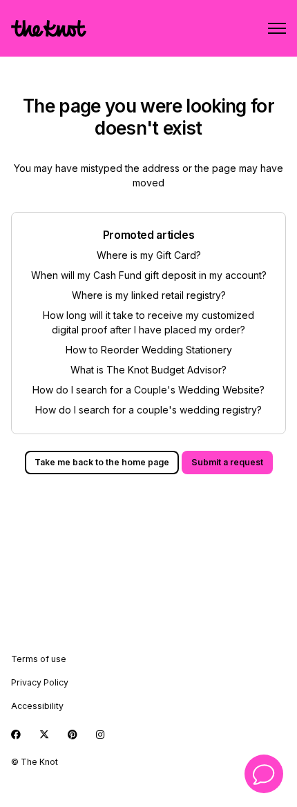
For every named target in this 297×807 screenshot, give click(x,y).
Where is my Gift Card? (149, 255)
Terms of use (38, 659)
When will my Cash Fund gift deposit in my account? (149, 275)
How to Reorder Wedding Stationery (149, 350)
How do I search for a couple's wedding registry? (148, 410)
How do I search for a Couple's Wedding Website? (148, 390)
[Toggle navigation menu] (276, 28)
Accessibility (37, 706)
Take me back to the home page (102, 462)
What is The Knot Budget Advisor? (148, 370)
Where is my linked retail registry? (149, 295)
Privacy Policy (39, 682)
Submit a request (227, 462)
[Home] (48, 28)
